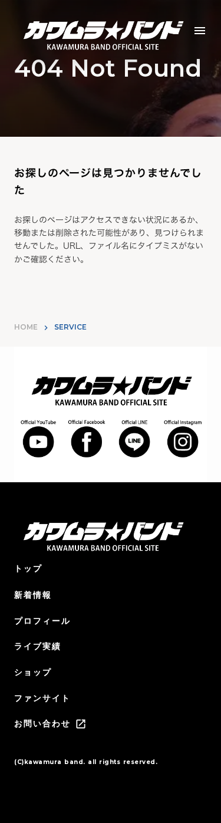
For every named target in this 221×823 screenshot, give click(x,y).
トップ (28, 568)
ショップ (33, 672)
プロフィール (42, 620)
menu (200, 31)
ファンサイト (42, 698)
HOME (26, 326)
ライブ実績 (38, 646)
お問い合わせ (42, 723)
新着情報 (33, 595)
